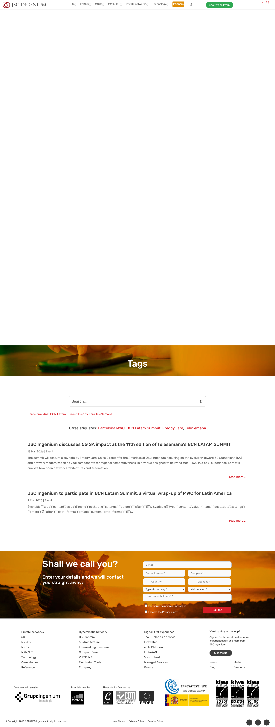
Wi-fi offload (152, 657)
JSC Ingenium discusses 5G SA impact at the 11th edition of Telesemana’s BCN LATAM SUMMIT (129, 444)
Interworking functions (94, 647)
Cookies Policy (155, 721)
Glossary (239, 667)
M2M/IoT (27, 652)
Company (85, 667)
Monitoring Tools (90, 662)
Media (237, 662)
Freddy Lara (86, 414)
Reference (28, 667)
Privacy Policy (136, 721)
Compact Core (88, 652)
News (213, 662)
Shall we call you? (219, 5)
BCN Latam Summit (63, 414)
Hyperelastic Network (93, 632)
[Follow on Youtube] (267, 723)
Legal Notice (118, 721)
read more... (237, 477)
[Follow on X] (258, 723)
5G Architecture (89, 642)
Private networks (32, 632)
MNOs (25, 647)
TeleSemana (104, 414)
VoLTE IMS (85, 657)
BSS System (87, 637)
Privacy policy (170, 612)
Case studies (29, 662)
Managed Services (156, 662)
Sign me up (220, 652)
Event (49, 451)
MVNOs (26, 642)
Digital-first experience (159, 632)
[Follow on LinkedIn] (249, 723)
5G (23, 637)
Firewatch (150, 642)
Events (148, 667)
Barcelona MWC (38, 414)
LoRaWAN (150, 652)
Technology (28, 657)
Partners (178, 4)
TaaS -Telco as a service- (160, 637)
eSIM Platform (153, 647)
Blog (213, 667)
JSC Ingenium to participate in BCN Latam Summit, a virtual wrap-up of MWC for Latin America (130, 493)
